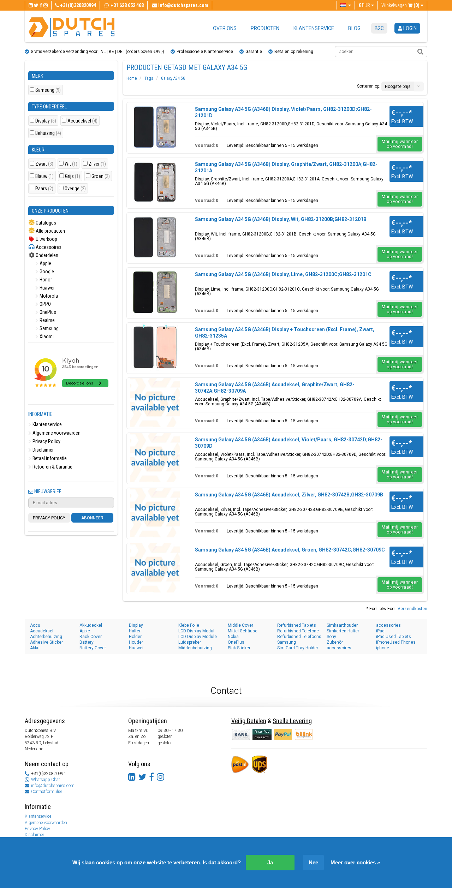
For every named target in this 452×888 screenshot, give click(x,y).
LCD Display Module (197, 636)
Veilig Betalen (248, 721)
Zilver (97, 164)
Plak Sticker (239, 647)
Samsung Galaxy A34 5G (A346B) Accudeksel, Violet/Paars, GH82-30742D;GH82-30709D (288, 443)
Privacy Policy (45, 441)
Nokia (233, 636)
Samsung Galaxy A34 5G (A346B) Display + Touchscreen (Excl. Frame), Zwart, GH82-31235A (284, 333)
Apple (44, 263)
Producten (265, 28)
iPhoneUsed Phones (396, 642)
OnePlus (47, 312)
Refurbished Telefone (298, 630)
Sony (331, 636)
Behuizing (48, 133)
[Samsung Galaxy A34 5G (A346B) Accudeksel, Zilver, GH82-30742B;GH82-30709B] (155, 512)
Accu (35, 625)
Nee (313, 862)
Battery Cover (92, 647)
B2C (379, 28)
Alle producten (50, 231)
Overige (75, 188)
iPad (380, 630)
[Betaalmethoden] (262, 734)
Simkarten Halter (343, 630)
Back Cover (90, 636)
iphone (382, 647)
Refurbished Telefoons (299, 636)
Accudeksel (82, 121)
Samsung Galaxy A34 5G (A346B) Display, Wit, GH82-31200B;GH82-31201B (281, 219)
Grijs (72, 176)
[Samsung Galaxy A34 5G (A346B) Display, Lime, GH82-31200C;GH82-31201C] (155, 292)
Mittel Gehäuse (242, 630)
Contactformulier (46, 791)
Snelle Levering (292, 721)
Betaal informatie (49, 458)
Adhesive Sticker (46, 642)
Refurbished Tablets (296, 625)
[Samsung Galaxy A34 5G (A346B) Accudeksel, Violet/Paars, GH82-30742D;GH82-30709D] (155, 457)
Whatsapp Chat (45, 779)
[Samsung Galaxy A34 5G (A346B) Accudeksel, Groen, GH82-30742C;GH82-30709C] (155, 567)
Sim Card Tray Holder (297, 647)
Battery (86, 642)
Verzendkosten (412, 608)
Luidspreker (189, 642)
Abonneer (92, 517)
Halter (135, 630)
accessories (388, 625)
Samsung (48, 90)
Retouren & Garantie (51, 467)
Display (45, 121)
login (409, 28)
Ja (270, 862)
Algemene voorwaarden (56, 433)
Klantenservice (313, 28)
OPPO (44, 304)
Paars (44, 188)
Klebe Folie (188, 625)
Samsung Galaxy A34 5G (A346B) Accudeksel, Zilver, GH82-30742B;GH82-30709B (289, 494)
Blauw (44, 176)
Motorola (48, 296)
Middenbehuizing (195, 647)
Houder (136, 642)
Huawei (46, 288)
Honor (45, 279)
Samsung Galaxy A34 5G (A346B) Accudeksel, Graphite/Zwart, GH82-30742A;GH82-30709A (275, 388)
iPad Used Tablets (393, 636)
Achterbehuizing (46, 636)
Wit (71, 164)
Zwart (44, 164)
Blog (354, 28)
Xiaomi (46, 336)
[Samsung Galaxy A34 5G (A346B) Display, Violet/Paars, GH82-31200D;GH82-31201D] (155, 127)
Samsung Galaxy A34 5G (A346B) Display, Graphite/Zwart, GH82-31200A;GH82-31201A (286, 167)
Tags (148, 78)
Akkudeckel (90, 625)
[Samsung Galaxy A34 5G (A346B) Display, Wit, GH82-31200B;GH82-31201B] (155, 237)
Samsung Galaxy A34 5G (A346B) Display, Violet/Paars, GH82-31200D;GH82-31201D (283, 112)
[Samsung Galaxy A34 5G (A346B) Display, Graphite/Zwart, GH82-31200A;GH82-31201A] (155, 182)
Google (46, 271)
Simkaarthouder (342, 625)
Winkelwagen (400, 5)
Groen (100, 176)
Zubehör (335, 642)
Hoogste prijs (398, 86)
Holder (135, 636)
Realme (46, 320)
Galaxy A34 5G (173, 78)
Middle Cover (240, 625)
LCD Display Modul (196, 630)
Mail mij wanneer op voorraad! (400, 144)
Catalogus (45, 223)
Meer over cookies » (355, 862)
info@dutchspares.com (53, 785)
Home (131, 78)
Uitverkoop (46, 239)
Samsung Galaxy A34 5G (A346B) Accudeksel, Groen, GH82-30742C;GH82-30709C (290, 550)
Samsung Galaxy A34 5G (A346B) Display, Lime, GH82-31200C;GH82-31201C (283, 274)
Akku (35, 647)
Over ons (225, 28)
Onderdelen (46, 255)
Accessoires (48, 247)
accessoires (339, 647)
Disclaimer (42, 450)
